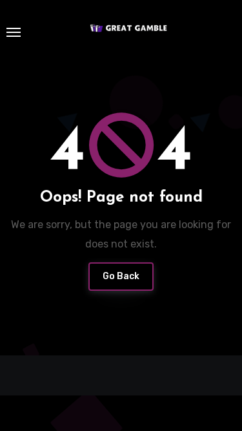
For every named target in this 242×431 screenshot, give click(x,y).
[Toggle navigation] (13, 32)
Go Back (121, 276)
